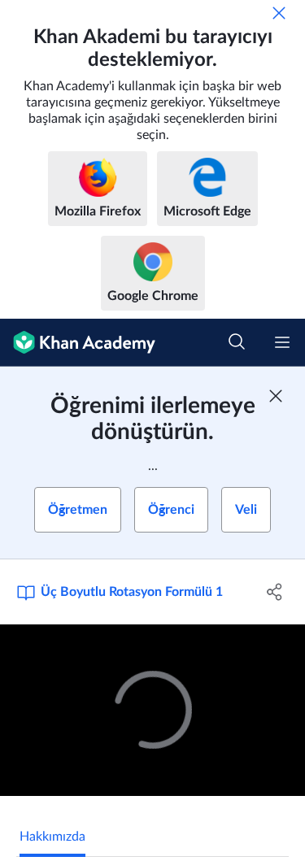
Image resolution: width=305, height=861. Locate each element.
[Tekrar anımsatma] (279, 13)
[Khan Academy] (77, 343)
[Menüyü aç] (282, 342)
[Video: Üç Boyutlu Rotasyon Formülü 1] (152, 710)
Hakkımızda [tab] (52, 836)
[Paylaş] (275, 592)
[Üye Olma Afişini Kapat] (275, 396)
